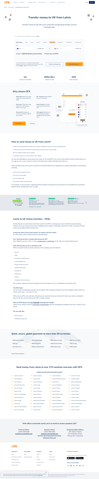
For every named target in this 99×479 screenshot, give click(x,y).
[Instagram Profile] (83, 466)
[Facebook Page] (68, 466)
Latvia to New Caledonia (39, 400)
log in (25, 65)
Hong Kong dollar (56, 343)
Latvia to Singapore (56, 400)
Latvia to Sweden (75, 379)
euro (15, 343)
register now (41, 241)
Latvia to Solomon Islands (58, 403)
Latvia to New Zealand (38, 403)
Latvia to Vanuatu (75, 406)
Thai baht (73, 343)
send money (51, 241)
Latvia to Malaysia (37, 391)
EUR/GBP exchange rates (21, 318)
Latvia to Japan (36, 388)
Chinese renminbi (56, 340)
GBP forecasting (18, 315)
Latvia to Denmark (18, 397)
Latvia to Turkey (75, 397)
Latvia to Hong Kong (19, 410)
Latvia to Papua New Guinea (59, 379)
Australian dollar (18, 340)
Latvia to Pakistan (56, 375)
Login (13, 454)
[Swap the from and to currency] (49, 49)
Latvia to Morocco (37, 397)
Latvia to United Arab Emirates (78, 400)
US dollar (73, 346)
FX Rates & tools (32, 2)
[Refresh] (15, 36)
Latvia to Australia (18, 375)
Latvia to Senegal (56, 397)
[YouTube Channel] (80, 466)
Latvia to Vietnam (75, 410)
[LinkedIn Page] (71, 466)
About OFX (52, 2)
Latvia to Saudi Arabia (57, 394)
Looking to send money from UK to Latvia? (49, 372)
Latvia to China (17, 391)
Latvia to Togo (74, 391)
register (21, 65)
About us (39, 454)
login (34, 149)
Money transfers (42, 2)
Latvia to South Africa (57, 406)
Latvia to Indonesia (37, 382)
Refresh (37, 36)
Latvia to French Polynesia (20, 406)
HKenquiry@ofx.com (49, 438)
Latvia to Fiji (17, 403)
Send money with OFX (17, 457)
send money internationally (40, 304)
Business (15, 2)
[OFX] (6, 2)
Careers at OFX (40, 462)
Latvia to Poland (56, 388)
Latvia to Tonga (74, 394)
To (54, 45)
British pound (36, 343)
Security (38, 459)
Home (5, 7)
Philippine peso (56, 346)
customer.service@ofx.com (23, 434)
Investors (39, 465)
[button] (26, 42)
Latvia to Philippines (57, 385)
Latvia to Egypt (17, 400)
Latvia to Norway (37, 406)
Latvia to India (36, 379)
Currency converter (16, 462)
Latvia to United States (76, 403)
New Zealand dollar (38, 346)
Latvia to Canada (18, 388)
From (17, 45)
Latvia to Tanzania (75, 385)
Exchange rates (15, 459)
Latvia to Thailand (75, 388)
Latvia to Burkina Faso (19, 385)
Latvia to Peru (55, 382)
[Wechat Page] (77, 466)
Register (92, 2)
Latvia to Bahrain (18, 379)
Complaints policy (28, 457)
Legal (50, 454)
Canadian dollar (37, 340)
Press (38, 457)
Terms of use (52, 457)
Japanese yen (17, 346)
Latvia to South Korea (57, 410)
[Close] (46, 472)
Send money (11, 7)
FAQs (25, 454)
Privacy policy (52, 459)
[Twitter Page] (74, 466)
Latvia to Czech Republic (20, 394)
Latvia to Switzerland (76, 382)
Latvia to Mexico (37, 394)
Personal (22, 2)
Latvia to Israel (36, 385)
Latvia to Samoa (56, 391)
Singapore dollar (75, 340)
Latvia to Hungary (37, 375)
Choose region (15, 465)
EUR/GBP (36, 302)
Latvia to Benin (17, 382)
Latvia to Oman (36, 410)
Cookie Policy (40, 475)
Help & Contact (61, 2)
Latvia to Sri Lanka (75, 375)
